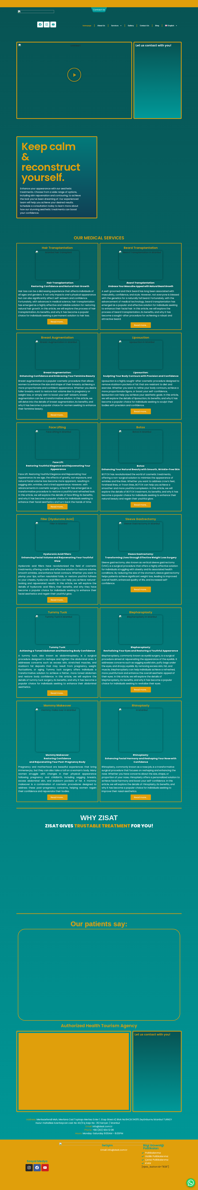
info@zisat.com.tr (117, 1150)
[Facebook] (40, 24)
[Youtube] (53, 24)
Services (115, 26)
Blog (157, 26)
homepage (87, 26)
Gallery (131, 26)
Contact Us (144, 26)
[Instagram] (47, 24)
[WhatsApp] (99, 3)
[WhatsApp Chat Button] (190, 1182)
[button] (74, 75)
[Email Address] (109, 3)
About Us (101, 26)
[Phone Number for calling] (89, 3)
